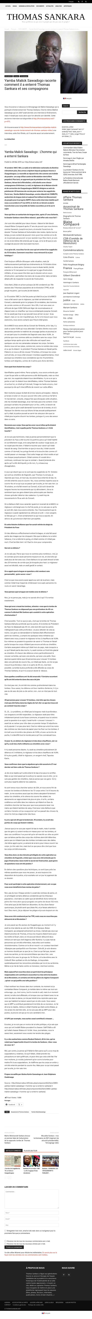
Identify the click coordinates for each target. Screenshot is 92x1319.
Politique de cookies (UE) (36, 1305)
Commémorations (73, 250)
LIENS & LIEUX (49, 1302)
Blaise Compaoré (71, 223)
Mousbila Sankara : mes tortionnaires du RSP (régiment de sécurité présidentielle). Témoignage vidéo (46, 1139)
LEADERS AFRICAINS (36, 1302)
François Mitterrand (70, 272)
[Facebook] (82, 1)
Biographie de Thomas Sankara (72, 217)
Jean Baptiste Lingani (71, 293)
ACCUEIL (8, 6)
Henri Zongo (67, 279)
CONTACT (7, 1305)
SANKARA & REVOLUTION (26, 6)
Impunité (66, 289)
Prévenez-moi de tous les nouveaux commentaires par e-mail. (28, 1241)
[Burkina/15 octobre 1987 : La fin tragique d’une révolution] (31, 1161)
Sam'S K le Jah (68, 337)
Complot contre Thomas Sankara (73, 254)
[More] (27, 99)
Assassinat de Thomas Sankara (20, 1112)
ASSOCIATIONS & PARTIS (20, 1302)
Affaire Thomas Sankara (72, 198)
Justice (66, 300)
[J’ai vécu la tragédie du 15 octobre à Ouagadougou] (12, 1161)
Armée (65, 203)
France (67, 268)
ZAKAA (15, 6)
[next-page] (9, 1177)
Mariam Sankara (70, 307)
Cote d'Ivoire (68, 257)
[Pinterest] (17, 99)
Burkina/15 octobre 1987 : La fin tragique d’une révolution (31, 1171)
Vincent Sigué (77, 350)
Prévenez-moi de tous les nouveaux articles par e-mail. (26, 1244)
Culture (78, 257)
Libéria (82, 304)
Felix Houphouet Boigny (73, 264)
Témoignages (23, 76)
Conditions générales (19, 1305)
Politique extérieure (69, 325)
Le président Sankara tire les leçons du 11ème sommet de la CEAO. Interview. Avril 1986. (74, 172)
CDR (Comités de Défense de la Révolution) (73, 240)
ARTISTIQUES (68, 6)
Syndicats (66, 341)
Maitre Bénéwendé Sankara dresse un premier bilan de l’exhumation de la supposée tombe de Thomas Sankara (17, 1139)
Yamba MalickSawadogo (38, 1112)
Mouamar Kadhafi (68, 311)
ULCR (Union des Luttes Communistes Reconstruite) (71, 345)
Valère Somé (67, 350)
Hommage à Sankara (71, 282)
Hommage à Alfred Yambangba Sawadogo (74, 165)
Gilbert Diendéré (71, 275)
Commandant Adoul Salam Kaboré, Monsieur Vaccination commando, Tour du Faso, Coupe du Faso (75, 151)
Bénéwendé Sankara (72, 235)
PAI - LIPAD (67, 318)
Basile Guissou (67, 212)
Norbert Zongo (68, 315)
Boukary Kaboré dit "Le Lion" (72, 228)
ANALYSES (58, 6)
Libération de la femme (71, 304)
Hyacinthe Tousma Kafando (71, 286)
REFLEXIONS (59, 1302)
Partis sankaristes (69, 322)
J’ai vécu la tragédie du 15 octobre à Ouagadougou (12, 1171)
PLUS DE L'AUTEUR (30, 1151)
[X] (86, 1)
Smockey (78, 337)
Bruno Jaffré (67, 231)
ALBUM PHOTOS (71, 1302)
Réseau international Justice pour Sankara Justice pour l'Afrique (73, 331)
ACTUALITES (49, 6)
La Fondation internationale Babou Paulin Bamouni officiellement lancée (73, 180)
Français (16, 76)
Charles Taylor (67, 247)
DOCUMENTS (40, 6)
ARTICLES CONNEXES (13, 1151)
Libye (73, 300)
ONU (76, 315)
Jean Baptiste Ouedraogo (71, 297)
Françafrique (78, 268)
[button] (78, 1)
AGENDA (7, 1302)
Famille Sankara (68, 261)
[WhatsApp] (22, 99)
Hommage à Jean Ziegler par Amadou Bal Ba (73, 159)
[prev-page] (5, 1177)
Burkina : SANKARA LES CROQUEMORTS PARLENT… (50, 1171)
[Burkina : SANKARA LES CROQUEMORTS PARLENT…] (50, 1161)
